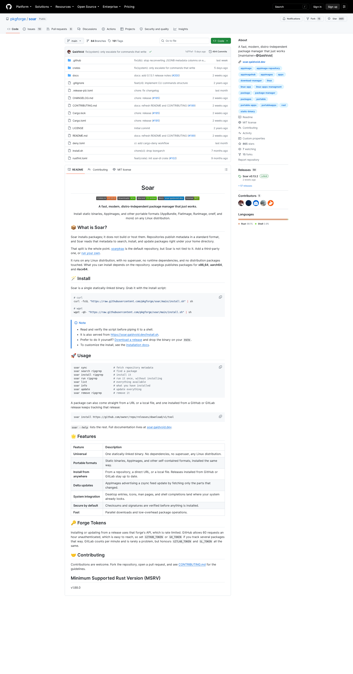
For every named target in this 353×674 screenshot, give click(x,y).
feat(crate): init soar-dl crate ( (152, 158)
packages (246, 99)
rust (283, 105)
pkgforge (18, 19)
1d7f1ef (189, 51)
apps (281, 74)
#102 (173, 158)
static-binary (248, 111)
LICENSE (78, 128)
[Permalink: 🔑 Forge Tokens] (68, 522)
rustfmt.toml (80, 158)
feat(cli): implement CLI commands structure (161, 82)
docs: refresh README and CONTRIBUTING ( (161, 105)
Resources (63, 6)
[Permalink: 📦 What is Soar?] (68, 227)
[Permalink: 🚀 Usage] (68, 355)
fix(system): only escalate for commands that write (115, 51)
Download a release (128, 339)
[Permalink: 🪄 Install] (68, 278)
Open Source (86, 6)
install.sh (78, 150)
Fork (315, 18)
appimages (267, 74)
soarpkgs (117, 248)
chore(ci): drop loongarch (149, 150)
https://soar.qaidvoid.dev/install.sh (134, 334)
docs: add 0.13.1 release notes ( (153, 75)
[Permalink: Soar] (68, 187)
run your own (90, 253)
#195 (156, 98)
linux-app (246, 86)
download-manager (251, 80)
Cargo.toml (79, 120)
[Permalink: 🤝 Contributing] (68, 554)
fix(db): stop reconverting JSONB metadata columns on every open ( (175, 60)
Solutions (42, 6)
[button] (220, 297)
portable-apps (248, 105)
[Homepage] (9, 7)
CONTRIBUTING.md (85, 105)
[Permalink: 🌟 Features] (68, 436)
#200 (175, 75)
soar (32, 19)
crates (76, 67)
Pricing (129, 6)
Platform (22, 6)
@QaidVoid (264, 55)
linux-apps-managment (269, 86)
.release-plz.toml (83, 90)
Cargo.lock (79, 113)
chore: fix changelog (146, 90)
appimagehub (248, 74)
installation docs (137, 345)
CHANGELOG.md (83, 98)
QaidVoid (78, 51)
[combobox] (186, 41)
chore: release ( (143, 98)
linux (269, 80)
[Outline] (226, 169)
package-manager (265, 92)
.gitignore (78, 82)
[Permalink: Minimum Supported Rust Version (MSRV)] (68, 578)
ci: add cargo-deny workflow (151, 143)
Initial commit (142, 128)
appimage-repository (268, 68)
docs (76, 75)
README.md (80, 135)
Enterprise (110, 6)
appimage (246, 68)
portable (261, 99)
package (245, 92)
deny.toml (79, 143)
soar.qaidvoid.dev (159, 427)
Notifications (293, 18)
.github (77, 60)
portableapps (269, 105)
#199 (191, 105)
